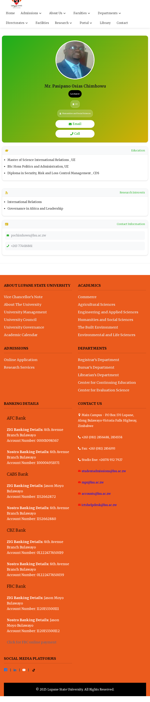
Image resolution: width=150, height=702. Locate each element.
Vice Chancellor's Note (23, 297)
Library (105, 23)
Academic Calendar (21, 335)
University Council (20, 319)
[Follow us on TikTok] (33, 670)
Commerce (87, 297)
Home (10, 13)
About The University (22, 304)
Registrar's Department (98, 360)
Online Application (21, 360)
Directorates (15, 23)
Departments (108, 13)
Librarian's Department (98, 375)
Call (77, 133)
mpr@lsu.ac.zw (93, 482)
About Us (56, 13)
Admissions (30, 13)
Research (62, 23)
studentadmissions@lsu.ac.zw (104, 471)
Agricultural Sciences (96, 304)
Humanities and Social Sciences (105, 319)
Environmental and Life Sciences (106, 335)
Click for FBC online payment (31, 642)
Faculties (80, 13)
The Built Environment (98, 327)
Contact (122, 23)
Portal (84, 23)
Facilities (42, 23)
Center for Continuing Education (107, 382)
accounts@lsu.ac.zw (96, 494)
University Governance (24, 327)
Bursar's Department (96, 367)
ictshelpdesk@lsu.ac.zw (99, 505)
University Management (25, 312)
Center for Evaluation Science (103, 390)
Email (77, 124)
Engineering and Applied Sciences (108, 312)
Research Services (19, 367)
